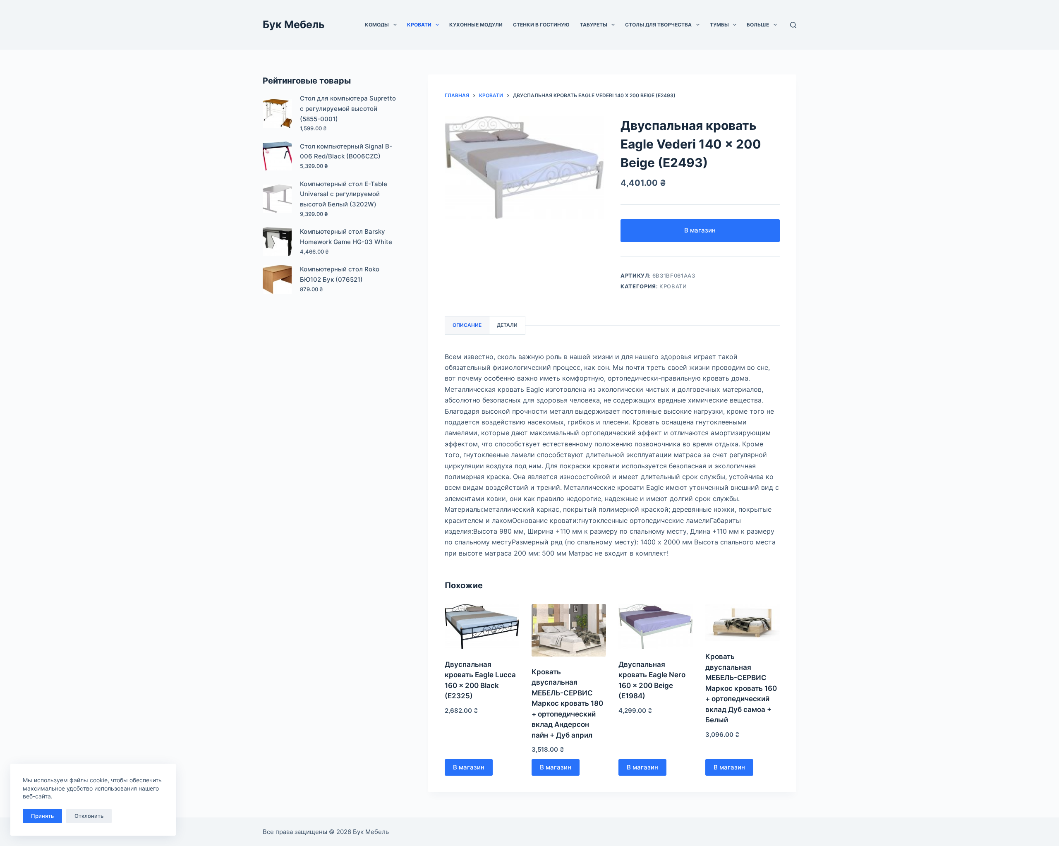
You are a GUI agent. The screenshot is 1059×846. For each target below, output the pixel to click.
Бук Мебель (294, 24)
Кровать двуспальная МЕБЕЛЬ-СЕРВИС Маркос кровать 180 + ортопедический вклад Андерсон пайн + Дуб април (567, 703)
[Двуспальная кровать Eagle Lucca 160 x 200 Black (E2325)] (482, 626)
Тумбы (719, 25)
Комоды (377, 25)
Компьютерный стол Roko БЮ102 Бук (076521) (339, 274)
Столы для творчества (658, 25)
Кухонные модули (476, 25)
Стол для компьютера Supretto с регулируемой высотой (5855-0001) (348, 108)
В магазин (700, 230)
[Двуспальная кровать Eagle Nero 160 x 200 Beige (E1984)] (655, 626)
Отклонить (88, 815)
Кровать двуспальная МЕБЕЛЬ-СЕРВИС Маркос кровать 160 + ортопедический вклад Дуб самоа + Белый (741, 688)
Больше (758, 25)
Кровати (419, 25)
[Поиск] (793, 25)
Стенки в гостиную (541, 25)
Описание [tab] (467, 325)
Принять (42, 815)
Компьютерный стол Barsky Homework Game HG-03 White (346, 237)
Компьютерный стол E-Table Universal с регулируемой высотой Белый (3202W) (343, 194)
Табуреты (593, 25)
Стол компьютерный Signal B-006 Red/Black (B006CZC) (346, 151)
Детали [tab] (507, 325)
